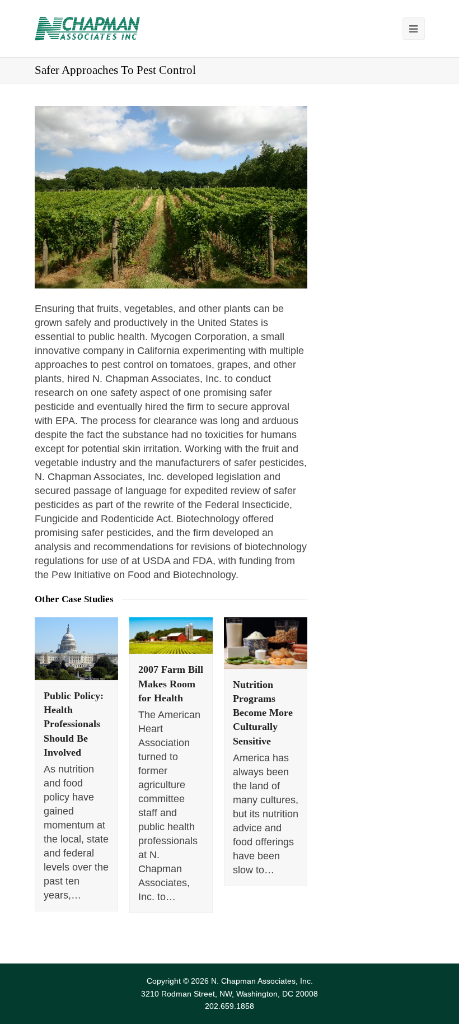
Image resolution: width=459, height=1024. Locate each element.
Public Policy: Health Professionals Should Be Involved (74, 724)
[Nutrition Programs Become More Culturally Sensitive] (265, 643)
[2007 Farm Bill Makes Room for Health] (171, 635)
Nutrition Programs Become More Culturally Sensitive (263, 713)
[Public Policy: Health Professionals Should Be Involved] (76, 648)
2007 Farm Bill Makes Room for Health (170, 683)
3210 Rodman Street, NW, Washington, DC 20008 (229, 993)
